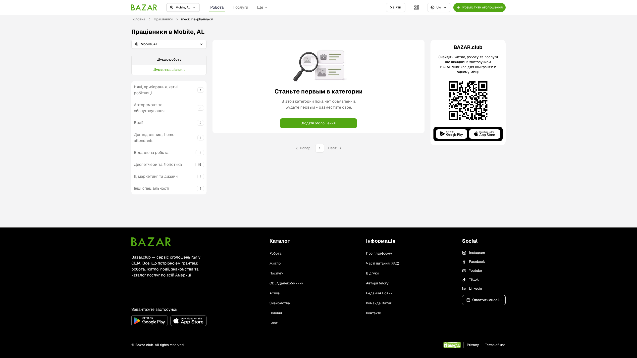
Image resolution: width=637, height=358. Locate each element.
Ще (260, 7)
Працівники (163, 19)
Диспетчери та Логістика (158, 164)
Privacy (473, 345)
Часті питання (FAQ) (382, 263)
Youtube (475, 270)
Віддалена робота (151, 152)
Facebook (477, 261)
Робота (217, 7)
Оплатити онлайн (486, 300)
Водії (138, 122)
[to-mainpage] (151, 241)
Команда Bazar (378, 303)
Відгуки (372, 273)
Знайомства (279, 303)
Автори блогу (377, 283)
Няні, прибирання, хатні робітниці (156, 89)
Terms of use (495, 345)
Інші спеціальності (151, 188)
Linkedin (475, 288)
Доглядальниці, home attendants (154, 137)
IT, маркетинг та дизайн (156, 176)
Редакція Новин (379, 293)
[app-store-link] (188, 320)
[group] (169, 65)
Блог (273, 323)
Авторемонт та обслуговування (149, 107)
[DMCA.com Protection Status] (452, 345)
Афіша (274, 293)
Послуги (240, 7)
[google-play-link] (149, 320)
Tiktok (474, 279)
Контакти (373, 313)
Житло (275, 263)
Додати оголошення (318, 123)
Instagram (477, 252)
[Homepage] (144, 7)
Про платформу (379, 253)
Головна (138, 19)
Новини (275, 313)
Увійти (395, 7)
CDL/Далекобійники (286, 283)
